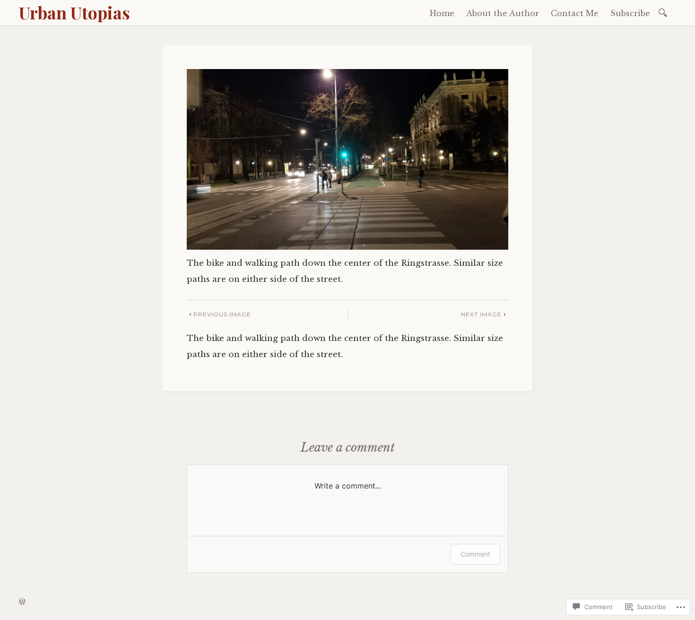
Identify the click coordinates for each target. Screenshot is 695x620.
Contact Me (575, 13)
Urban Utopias (74, 12)
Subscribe (630, 13)
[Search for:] (664, 12)
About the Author (502, 13)
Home (442, 13)
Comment (475, 554)
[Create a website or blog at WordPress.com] (22, 602)
